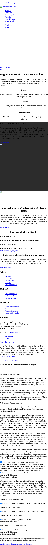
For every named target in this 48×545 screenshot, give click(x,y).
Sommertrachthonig (12, 307)
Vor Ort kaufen (10, 298)
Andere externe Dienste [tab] (8, 477)
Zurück (2, 67)
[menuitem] (26, 11)
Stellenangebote (10, 281)
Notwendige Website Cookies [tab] (11, 403)
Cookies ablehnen (25, 544)
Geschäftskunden (11, 285)
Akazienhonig (10, 309)
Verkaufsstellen (10, 296)
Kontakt (8, 283)
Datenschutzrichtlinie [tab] (7, 534)
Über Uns (8, 278)
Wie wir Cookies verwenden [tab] (10, 374)
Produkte (8, 276)
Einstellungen (14, 360)
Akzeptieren (4, 360)
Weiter (7, 67)
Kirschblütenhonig (11, 311)
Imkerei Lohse (15, 332)
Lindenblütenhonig (12, 313)
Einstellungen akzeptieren (9, 544)
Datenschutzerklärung (8, 356)
